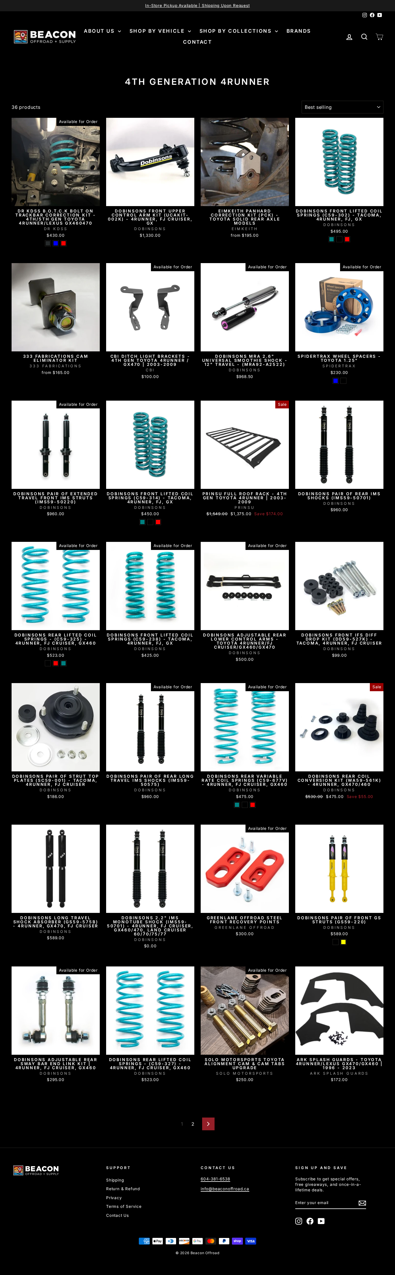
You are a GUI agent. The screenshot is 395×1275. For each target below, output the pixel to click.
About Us (100, 31)
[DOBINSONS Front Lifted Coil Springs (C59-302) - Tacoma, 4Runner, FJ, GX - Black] (339, 239)
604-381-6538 (215, 1179)
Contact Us (117, 1215)
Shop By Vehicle (158, 31)
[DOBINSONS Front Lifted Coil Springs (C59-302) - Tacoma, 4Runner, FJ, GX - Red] (347, 239)
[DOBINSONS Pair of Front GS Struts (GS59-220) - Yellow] (343, 942)
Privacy (114, 1197)
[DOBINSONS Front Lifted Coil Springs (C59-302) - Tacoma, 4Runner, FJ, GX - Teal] (331, 239)
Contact (197, 42)
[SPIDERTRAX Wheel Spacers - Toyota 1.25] (335, 381)
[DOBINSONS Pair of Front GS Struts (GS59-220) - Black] (335, 942)
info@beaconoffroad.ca (225, 1188)
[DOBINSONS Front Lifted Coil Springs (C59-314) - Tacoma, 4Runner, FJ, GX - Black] (150, 522)
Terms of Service (124, 1206)
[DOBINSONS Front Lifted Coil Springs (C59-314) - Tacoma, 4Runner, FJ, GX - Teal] (142, 522)
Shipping (115, 1180)
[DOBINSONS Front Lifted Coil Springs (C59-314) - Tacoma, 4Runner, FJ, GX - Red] (158, 522)
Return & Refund (123, 1188)
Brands (299, 31)
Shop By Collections (237, 31)
